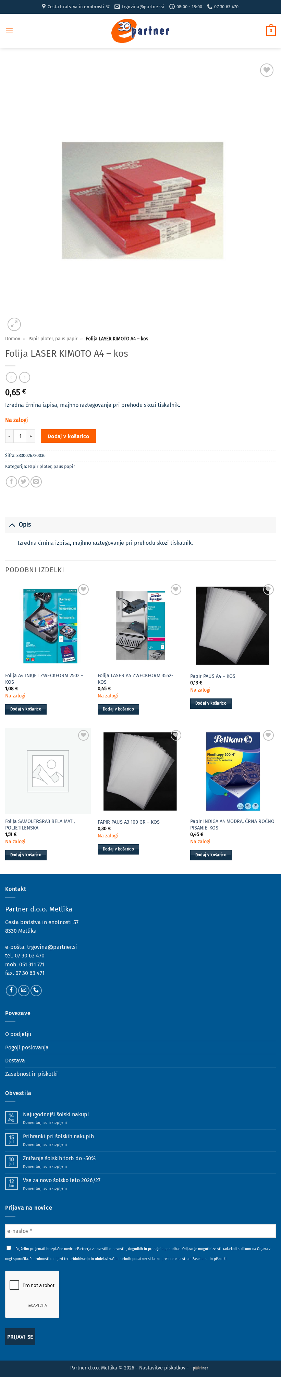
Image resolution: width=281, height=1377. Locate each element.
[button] (9, 30)
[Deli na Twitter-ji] (23, 481)
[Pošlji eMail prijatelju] (36, 481)
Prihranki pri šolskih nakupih (58, 1136)
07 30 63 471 (30, 973)
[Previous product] (24, 377)
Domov (12, 339)
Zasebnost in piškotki (31, 1074)
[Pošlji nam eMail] (23, 990)
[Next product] (11, 377)
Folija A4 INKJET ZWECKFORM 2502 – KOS (44, 679)
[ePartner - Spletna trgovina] (140, 31)
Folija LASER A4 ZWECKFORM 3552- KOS (135, 679)
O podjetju (18, 1034)
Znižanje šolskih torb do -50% (59, 1158)
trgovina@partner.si (52, 947)
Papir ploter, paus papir (52, 339)
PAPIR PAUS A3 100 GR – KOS (129, 822)
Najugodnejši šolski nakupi (56, 1114)
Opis (25, 524)
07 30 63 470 (30, 955)
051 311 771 (32, 964)
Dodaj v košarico (68, 436)
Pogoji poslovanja (27, 1047)
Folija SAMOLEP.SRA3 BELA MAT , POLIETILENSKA (40, 825)
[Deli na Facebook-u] (11, 481)
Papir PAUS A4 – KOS (212, 676)
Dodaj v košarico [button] (26, 709)
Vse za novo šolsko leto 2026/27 (61, 1180)
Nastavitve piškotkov (162, 1368)
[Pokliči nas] (36, 990)
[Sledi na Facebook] (11, 990)
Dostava (15, 1060)
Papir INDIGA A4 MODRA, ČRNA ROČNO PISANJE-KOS (232, 825)
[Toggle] (12, 524)
